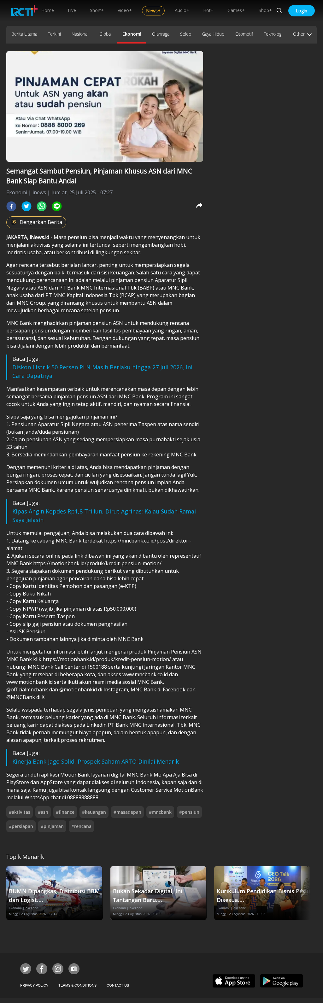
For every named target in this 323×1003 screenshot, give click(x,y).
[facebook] (11, 206)
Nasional (80, 34)
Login (301, 11)
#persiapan (21, 826)
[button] (303, 893)
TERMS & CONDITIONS (77, 985)
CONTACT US (118, 985)
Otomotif (244, 34)
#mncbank (160, 812)
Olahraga (160, 34)
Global (105, 34)
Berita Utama (24, 34)
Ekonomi (131, 34)
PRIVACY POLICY (34, 985)
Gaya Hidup (213, 34)
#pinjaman (52, 826)
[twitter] (26, 206)
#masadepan (127, 812)
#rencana (81, 826)
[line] (57, 206)
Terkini (54, 34)
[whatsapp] (42, 206)
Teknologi (273, 34)
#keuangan (94, 812)
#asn (43, 812)
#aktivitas (19, 812)
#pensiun (189, 812)
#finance (65, 812)
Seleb (185, 34)
